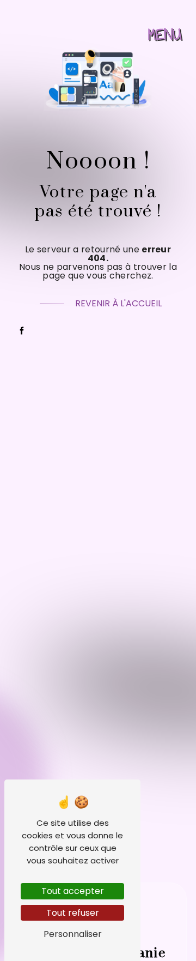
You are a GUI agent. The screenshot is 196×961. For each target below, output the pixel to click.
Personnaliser (73, 934)
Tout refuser (72, 912)
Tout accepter (72, 891)
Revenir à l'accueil (118, 303)
